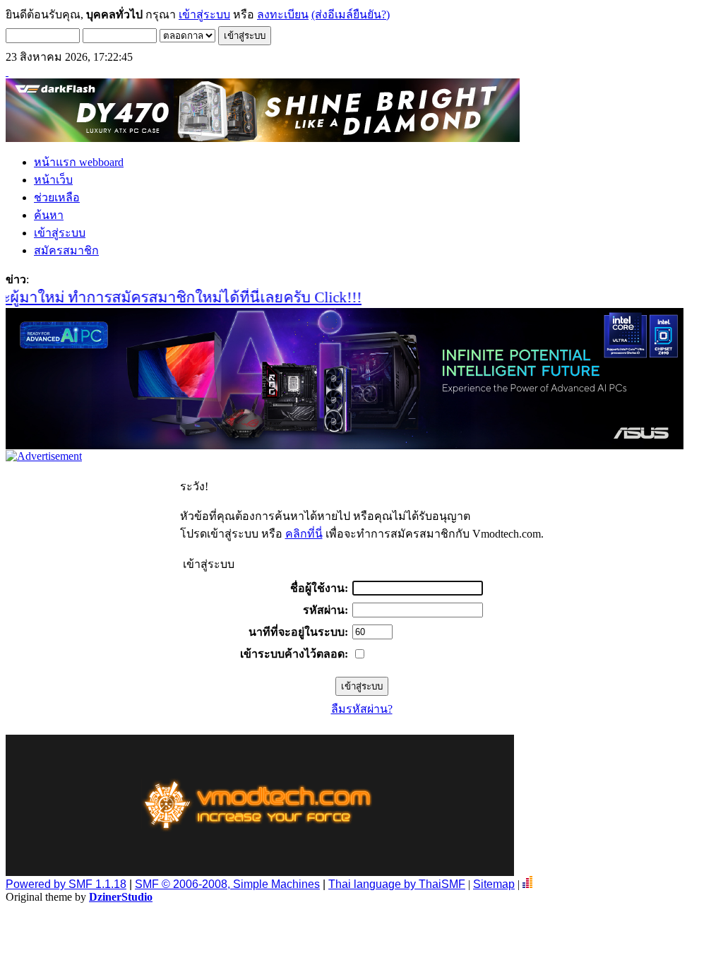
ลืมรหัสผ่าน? (362, 709)
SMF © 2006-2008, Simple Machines (227, 884)
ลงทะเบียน (283, 14)
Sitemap (494, 884)
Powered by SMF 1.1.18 (66, 884)
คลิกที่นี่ (304, 534)
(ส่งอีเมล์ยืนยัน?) (350, 14)
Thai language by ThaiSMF (396, 884)
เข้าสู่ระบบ (204, 14)
